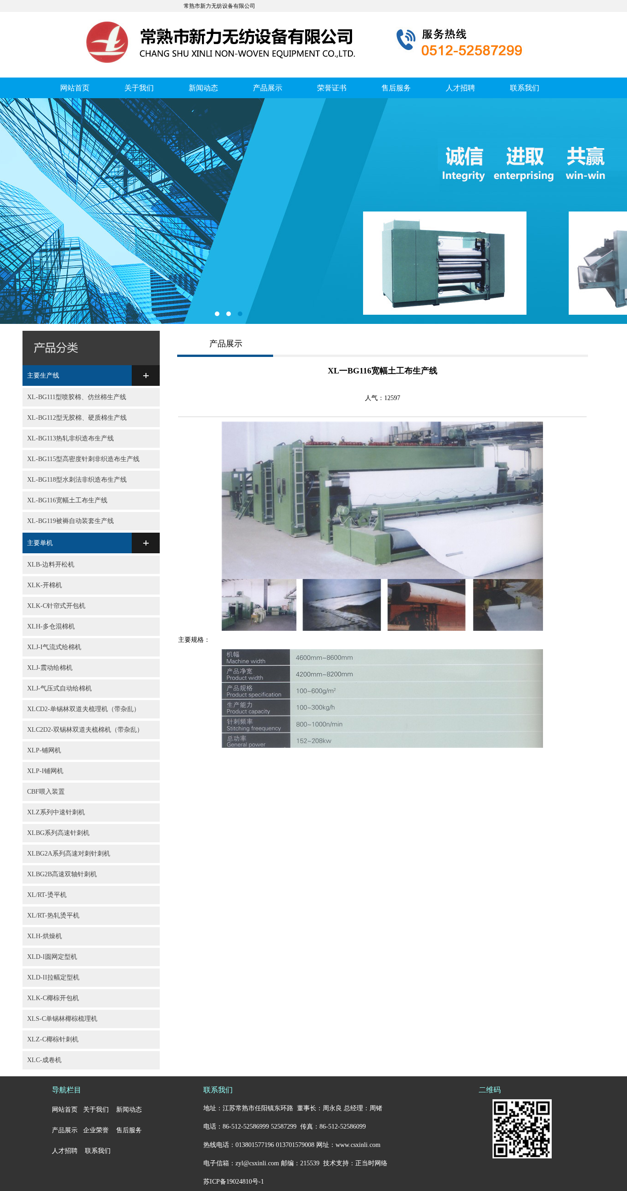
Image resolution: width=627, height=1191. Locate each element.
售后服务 (396, 88)
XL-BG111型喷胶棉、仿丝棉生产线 (76, 397)
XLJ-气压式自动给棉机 (59, 688)
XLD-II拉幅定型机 (53, 977)
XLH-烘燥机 (44, 936)
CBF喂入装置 (46, 791)
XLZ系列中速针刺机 (56, 812)
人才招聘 (460, 88)
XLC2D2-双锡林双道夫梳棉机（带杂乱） (85, 729)
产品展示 (267, 88)
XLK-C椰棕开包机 (53, 998)
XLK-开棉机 (44, 585)
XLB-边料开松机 (50, 564)
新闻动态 (203, 88)
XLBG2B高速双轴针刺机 (62, 874)
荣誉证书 (332, 88)
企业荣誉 (96, 1130)
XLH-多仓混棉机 (51, 626)
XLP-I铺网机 (45, 771)
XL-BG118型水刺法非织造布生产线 (77, 479)
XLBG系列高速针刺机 (58, 832)
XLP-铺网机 (44, 750)
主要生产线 (43, 375)
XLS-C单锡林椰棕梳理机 (62, 1018)
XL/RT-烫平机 (47, 894)
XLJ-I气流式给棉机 (54, 647)
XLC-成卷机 (44, 1060)
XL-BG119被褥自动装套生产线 (70, 521)
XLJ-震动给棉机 (50, 667)
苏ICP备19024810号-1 (233, 1181)
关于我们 (139, 88)
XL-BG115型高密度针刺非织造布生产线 (83, 459)
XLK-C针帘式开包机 (56, 605)
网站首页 (75, 88)
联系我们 (524, 88)
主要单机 (40, 543)
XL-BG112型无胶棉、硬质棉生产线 (77, 417)
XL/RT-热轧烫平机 (53, 915)
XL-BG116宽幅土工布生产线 (67, 500)
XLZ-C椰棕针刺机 (52, 1039)
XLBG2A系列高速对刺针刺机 (68, 853)
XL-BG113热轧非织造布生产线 (70, 438)
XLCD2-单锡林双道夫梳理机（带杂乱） (83, 709)
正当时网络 (371, 1163)
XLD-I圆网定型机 (52, 956)
